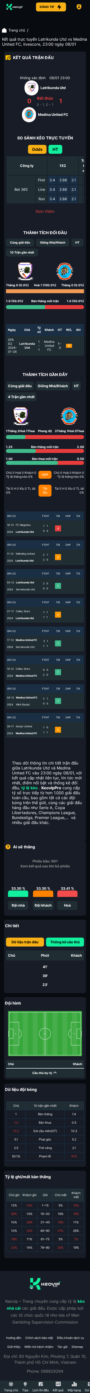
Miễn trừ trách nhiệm (38, 1347)
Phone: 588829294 (45, 1371)
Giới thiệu (13, 1347)
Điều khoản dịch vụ (70, 1338)
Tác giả (62, 1347)
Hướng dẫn (13, 1338)
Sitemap (77, 1347)
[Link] (14, 7)
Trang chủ (16, 30)
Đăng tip (47, 7)
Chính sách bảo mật (39, 1338)
